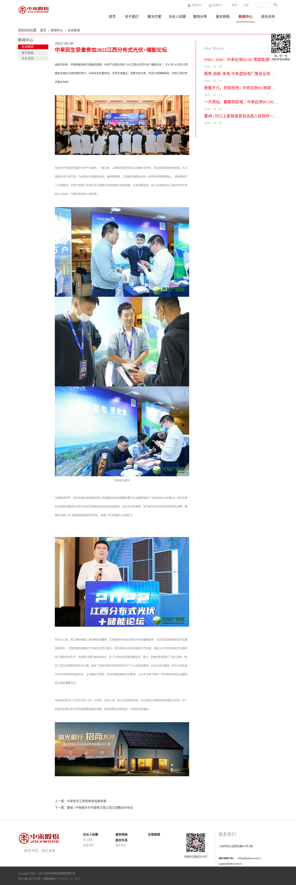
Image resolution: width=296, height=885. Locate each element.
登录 (234, 5)
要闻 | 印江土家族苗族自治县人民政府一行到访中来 (248, 116)
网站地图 (48, 878)
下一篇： (94, 807)
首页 (112, 16)
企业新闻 (74, 30)
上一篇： (80, 801)
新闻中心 (57, 30)
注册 (246, 5)
